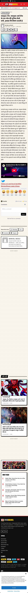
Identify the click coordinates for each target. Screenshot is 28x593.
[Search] (21, 4)
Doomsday (3, 538)
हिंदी (10, 1)
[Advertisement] (14, 312)
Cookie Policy (10, 591)
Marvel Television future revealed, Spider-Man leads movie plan (14, 501)
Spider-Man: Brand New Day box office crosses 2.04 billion (15, 479)
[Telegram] (12, 29)
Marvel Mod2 (10, 25)
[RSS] (14, 1)
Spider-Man (4, 542)
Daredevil (3, 546)
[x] (12, 1)
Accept (14, 587)
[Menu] (2, 4)
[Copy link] (16, 29)
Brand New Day (4, 544)
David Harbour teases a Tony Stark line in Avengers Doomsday (15, 484)
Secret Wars (4, 540)
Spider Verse (5, 12)
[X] (5, 29)
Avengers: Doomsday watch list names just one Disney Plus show (15, 490)
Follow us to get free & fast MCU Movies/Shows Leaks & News (11, 185)
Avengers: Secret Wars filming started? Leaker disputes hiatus (15, 496)
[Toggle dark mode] (24, 4)
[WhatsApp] (2, 29)
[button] (26, 573)
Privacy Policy (17, 591)
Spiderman (6, 395)
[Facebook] (9, 29)
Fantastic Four (4, 550)
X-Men (2, 548)
